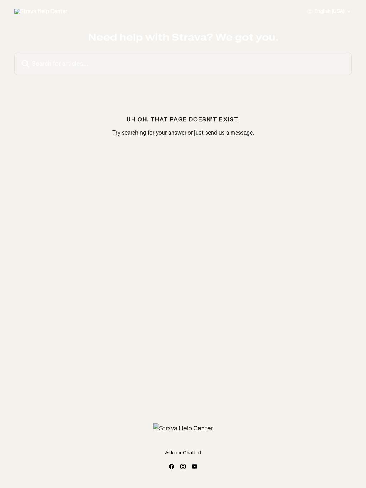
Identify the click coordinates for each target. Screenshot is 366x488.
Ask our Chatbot (183, 452)
